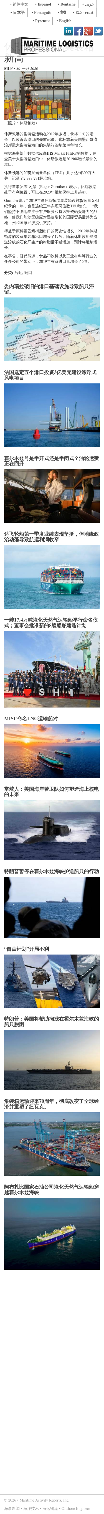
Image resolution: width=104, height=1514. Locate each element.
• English (64, 21)
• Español (43, 4)
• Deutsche (66, 4)
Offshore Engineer (76, 1508)
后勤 (18, 272)
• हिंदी (62, 12)
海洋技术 (31, 1508)
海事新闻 (12, 1508)
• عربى (88, 4)
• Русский (41, 21)
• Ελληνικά (83, 12)
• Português (41, 12)
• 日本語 (18, 12)
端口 (28, 272)
